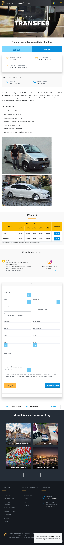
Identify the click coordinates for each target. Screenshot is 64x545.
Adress (6, 328)
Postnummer (37, 328)
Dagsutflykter (8, 514)
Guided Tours (12, 3)
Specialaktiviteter (9, 498)
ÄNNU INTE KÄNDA (42, 309)
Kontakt (53, 406)
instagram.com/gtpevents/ (49, 270)
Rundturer (7, 495)
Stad (5, 335)
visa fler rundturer (31, 475)
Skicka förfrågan (53, 385)
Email (5, 342)
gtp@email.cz (42, 83)
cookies (52, 536)
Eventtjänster (28, 495)
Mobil (35, 342)
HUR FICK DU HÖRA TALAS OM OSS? (13, 367)
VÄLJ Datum (7, 292)
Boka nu (47, 49)
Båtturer (6, 518)
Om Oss (26, 498)
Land (34, 335)
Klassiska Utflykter (9, 511)
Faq (25, 502)
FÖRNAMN (6, 321)
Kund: (5, 314)
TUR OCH (15, 289)
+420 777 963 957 (15, 83)
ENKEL (7, 289)
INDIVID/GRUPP (10, 316)
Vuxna (5, 299)
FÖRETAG (20, 316)
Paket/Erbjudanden (9, 507)
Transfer (6, 522)
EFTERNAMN (36, 321)
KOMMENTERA (7, 353)
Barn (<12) (36, 299)
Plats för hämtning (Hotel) (12, 307)
